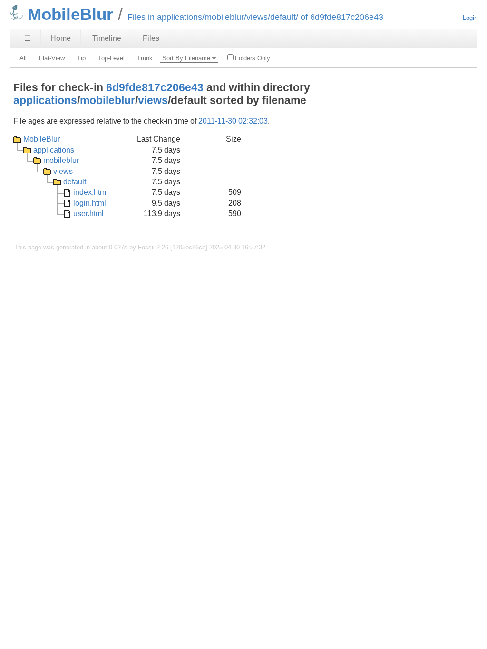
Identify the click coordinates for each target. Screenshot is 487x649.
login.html (89, 203)
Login (470, 17)
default (74, 182)
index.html (90, 192)
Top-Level (111, 58)
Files (151, 38)
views (153, 100)
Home (60, 38)
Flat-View (52, 58)
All (23, 58)
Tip (81, 58)
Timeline (106, 38)
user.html (88, 214)
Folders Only (252, 58)
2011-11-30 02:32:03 (233, 121)
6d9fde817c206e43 (155, 87)
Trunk (145, 58)
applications (45, 100)
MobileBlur (41, 139)
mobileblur (107, 100)
